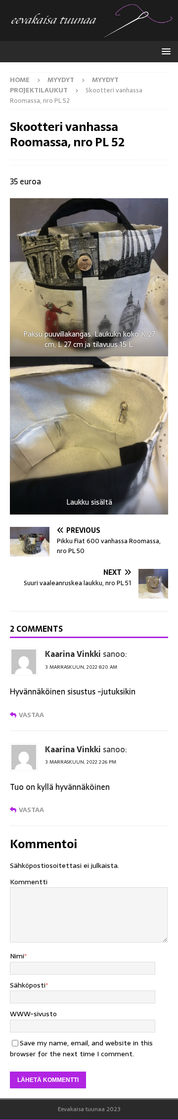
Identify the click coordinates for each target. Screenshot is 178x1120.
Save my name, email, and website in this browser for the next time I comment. (81, 1048)
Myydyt (60, 80)
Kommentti (28, 881)
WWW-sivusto (33, 1013)
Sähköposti (27, 985)
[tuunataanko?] (89, 35)
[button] (164, 51)
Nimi (17, 955)
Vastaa (31, 715)
